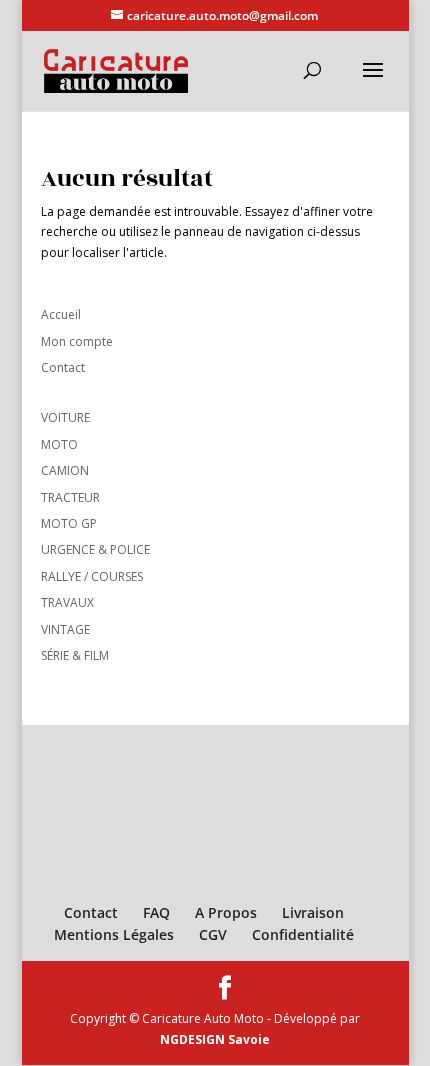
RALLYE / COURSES (92, 576)
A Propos (226, 912)
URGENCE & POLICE (95, 549)
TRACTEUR (70, 497)
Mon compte (77, 341)
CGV (213, 934)
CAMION (65, 470)
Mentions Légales (114, 934)
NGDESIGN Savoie (215, 1039)
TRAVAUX (67, 602)
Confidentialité (303, 934)
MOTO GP (69, 523)
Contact (63, 367)
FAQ (156, 912)
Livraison (313, 912)
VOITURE (65, 417)
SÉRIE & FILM (75, 655)
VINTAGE (65, 629)
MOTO (59, 444)
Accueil (61, 314)
